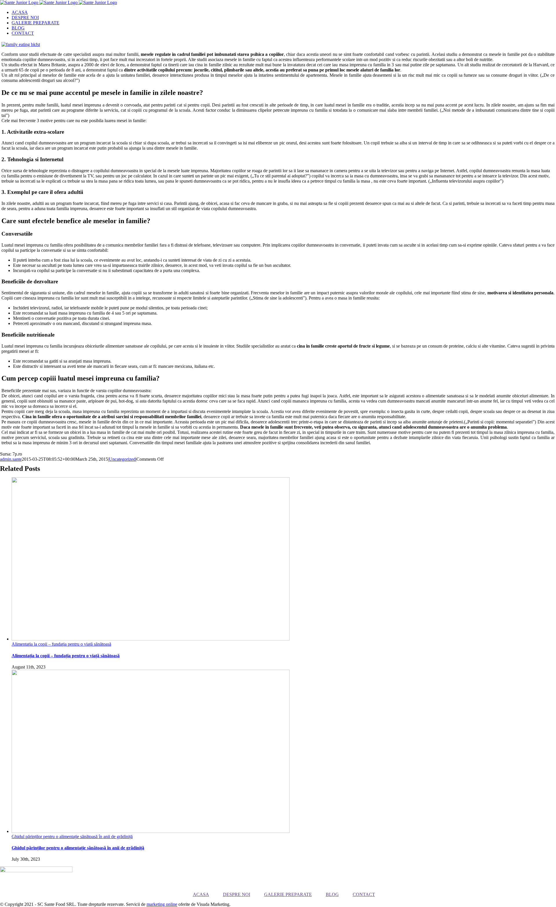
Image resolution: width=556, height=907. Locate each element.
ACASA (201, 894)
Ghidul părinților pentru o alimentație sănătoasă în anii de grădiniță (72, 836)
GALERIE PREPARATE (288, 894)
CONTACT (364, 894)
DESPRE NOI (236, 894)
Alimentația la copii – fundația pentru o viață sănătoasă (61, 644)
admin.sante (11, 459)
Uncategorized (122, 459)
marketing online (162, 904)
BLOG (332, 894)
